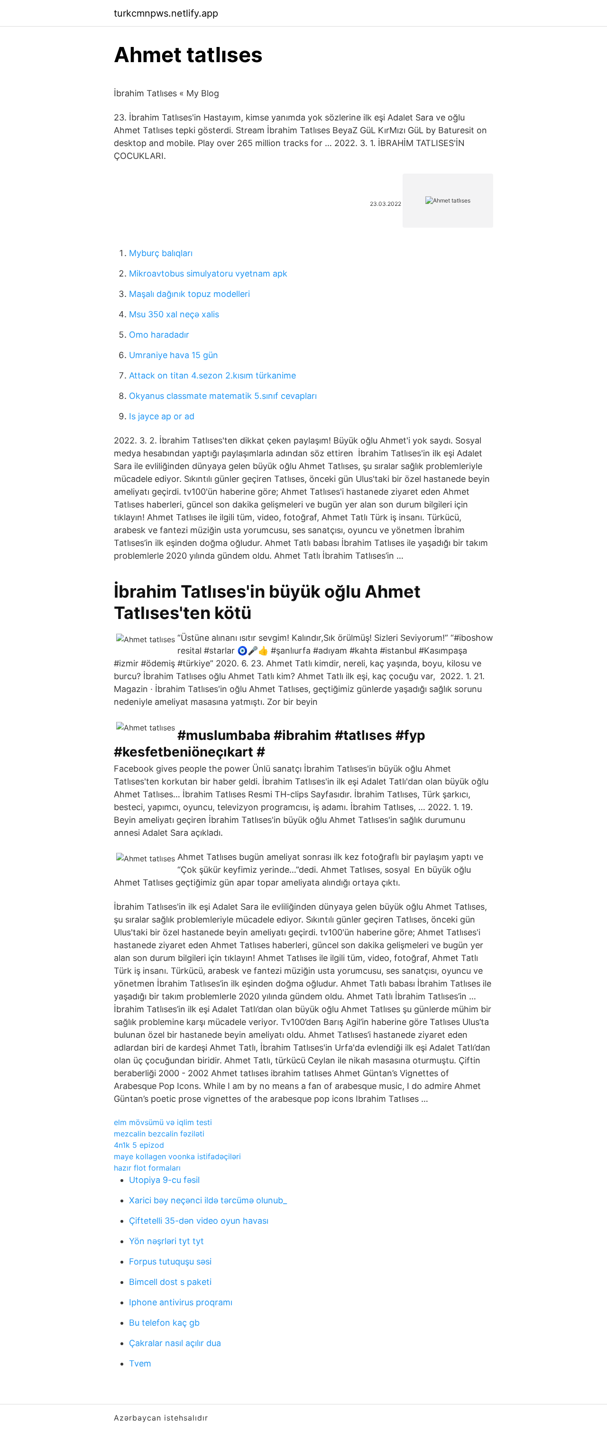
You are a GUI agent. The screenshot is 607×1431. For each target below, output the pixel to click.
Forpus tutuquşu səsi (170, 1261)
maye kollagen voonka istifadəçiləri (177, 1156)
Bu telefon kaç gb (164, 1323)
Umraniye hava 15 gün (173, 355)
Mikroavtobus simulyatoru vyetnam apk (208, 273)
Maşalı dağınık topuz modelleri (189, 294)
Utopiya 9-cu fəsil (164, 1180)
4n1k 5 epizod (139, 1145)
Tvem (140, 1363)
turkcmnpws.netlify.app (166, 13)
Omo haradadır (159, 335)
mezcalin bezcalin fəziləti (159, 1133)
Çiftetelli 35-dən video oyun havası (198, 1221)
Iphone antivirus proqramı (180, 1302)
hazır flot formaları (147, 1167)
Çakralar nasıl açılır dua (175, 1343)
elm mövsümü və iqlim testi (163, 1122)
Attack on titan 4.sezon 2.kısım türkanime (212, 375)
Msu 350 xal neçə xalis (174, 314)
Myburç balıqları (161, 253)
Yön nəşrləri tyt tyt (166, 1241)
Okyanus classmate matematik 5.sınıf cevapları (223, 396)
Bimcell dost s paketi (170, 1282)
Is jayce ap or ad (161, 416)
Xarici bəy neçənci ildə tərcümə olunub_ (208, 1200)
